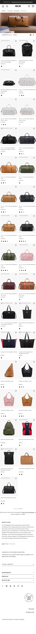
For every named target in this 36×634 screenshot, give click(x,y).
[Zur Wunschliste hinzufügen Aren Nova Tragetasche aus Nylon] (34, 304)
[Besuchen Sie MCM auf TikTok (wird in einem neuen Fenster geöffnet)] (22, 586)
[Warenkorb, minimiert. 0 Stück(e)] (33, 6)
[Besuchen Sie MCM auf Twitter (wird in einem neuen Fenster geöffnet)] (10, 586)
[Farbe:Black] (1, 66)
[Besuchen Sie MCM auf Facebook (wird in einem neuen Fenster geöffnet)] (3, 586)
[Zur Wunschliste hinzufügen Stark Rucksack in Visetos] (16, 420)
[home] (18, 6)
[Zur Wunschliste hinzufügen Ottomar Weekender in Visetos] (34, 129)
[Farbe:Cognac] (23, 95)
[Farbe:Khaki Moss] (19, 183)
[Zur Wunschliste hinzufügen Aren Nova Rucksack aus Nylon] (34, 420)
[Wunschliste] (29, 6)
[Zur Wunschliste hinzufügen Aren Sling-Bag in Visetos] (16, 362)
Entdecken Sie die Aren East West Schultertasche (22, 2)
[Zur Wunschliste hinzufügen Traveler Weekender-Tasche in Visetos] (34, 70)
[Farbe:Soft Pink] (7, 241)
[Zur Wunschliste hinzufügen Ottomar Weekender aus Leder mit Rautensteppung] (16, 41)
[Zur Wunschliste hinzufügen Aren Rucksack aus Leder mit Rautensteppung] (34, 41)
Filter (15, 35)
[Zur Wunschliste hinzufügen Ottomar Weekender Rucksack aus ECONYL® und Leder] (16, 129)
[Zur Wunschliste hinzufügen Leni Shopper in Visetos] (34, 362)
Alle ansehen (16, 11)
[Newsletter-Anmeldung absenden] (33, 564)
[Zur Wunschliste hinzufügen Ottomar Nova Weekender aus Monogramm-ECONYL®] (16, 304)
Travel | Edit (10, 11)
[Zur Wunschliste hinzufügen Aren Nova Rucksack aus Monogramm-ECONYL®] (16, 449)
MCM (3, 544)
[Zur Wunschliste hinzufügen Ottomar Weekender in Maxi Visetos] (16, 274)
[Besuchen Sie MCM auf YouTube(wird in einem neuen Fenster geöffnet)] (14, 586)
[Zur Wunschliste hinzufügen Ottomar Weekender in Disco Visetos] (34, 274)
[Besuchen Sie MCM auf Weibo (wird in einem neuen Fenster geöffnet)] (18, 586)
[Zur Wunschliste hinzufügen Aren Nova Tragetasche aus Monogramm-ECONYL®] (34, 333)
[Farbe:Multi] (1, 358)
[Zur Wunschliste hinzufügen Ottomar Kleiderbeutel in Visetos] (34, 449)
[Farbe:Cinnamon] (1, 299)
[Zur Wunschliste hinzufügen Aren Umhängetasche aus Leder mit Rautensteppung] (16, 70)
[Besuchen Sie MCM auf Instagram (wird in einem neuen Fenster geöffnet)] (6, 586)
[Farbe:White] (19, 95)
